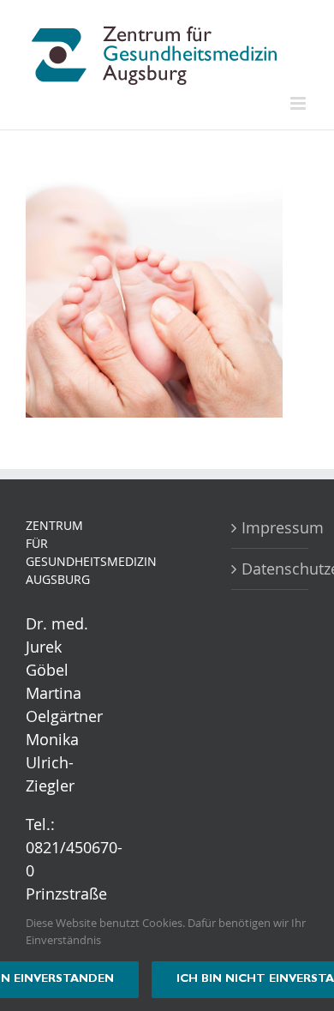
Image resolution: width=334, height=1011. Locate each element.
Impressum (271, 527)
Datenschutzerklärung (271, 568)
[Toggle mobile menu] (299, 103)
